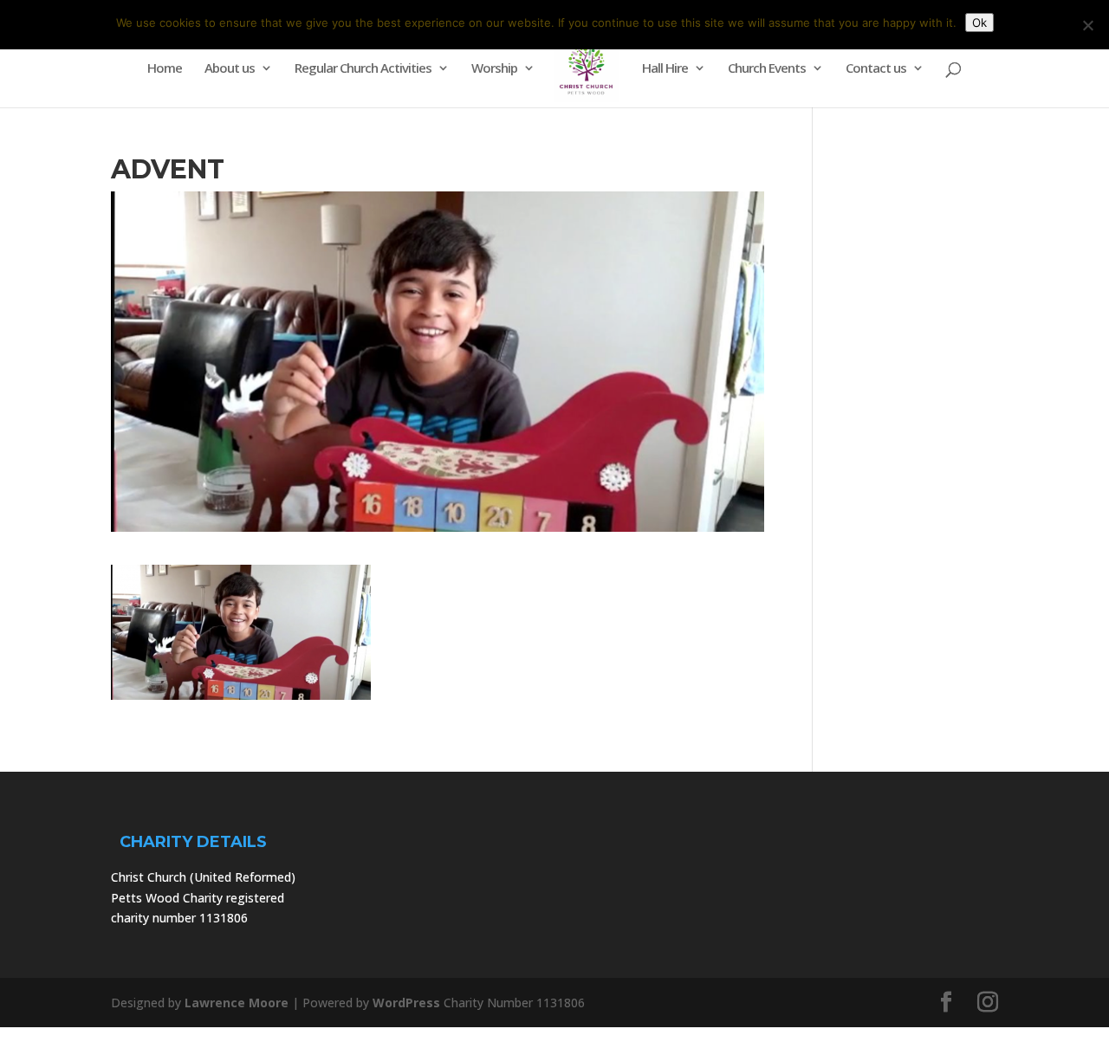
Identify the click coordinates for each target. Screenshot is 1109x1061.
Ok (979, 22)
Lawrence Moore (237, 1002)
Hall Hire (665, 68)
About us (229, 68)
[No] (1087, 25)
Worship (494, 68)
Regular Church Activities (363, 68)
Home (164, 68)
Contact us (876, 68)
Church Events (767, 68)
